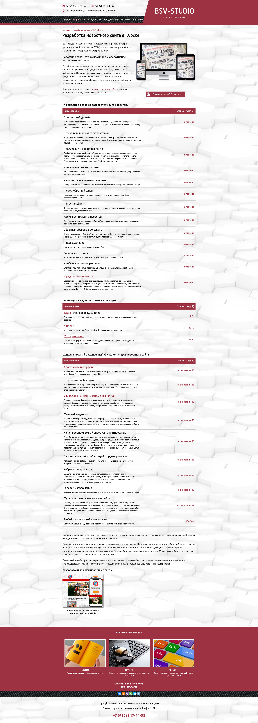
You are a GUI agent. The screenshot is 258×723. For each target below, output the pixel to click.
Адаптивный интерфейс (79, 367)
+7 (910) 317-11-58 (76, 6)
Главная (66, 19)
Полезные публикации (129, 632)
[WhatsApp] (130, 693)
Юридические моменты (79, 276)
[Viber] (127, 693)
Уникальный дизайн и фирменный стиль (89, 395)
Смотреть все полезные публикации (129, 685)
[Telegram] (138, 693)
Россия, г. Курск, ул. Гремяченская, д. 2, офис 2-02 (92, 10)
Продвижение (111, 19)
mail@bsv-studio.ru (104, 6)
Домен (68, 312)
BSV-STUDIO (174, 12)
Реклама (125, 19)
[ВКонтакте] (119, 693)
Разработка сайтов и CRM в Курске (88, 30)
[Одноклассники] (123, 693)
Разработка (79, 19)
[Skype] (134, 693)
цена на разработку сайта (103, 89)
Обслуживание (94, 19)
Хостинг (69, 325)
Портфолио (138, 19)
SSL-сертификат (74, 336)
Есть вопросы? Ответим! (167, 94)
